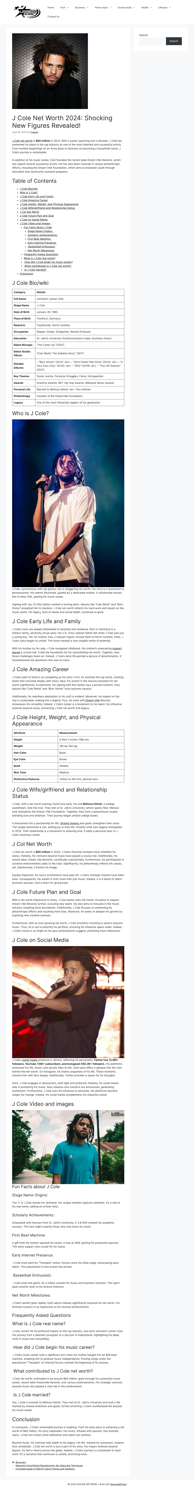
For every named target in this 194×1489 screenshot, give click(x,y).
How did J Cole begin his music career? (48, 262)
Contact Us (53, 16)
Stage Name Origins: (41, 231)
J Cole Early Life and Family (37, 196)
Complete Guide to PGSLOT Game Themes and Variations (45, 1469)
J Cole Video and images (35, 223)
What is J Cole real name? (39, 258)
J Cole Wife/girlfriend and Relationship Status (47, 208)
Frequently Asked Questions (41, 254)
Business (80, 7)
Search (143, 35)
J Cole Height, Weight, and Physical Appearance (49, 204)
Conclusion (26, 273)
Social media (125, 7)
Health (144, 7)
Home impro (101, 7)
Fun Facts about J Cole (38, 227)
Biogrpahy (21, 1462)
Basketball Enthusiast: (41, 246)
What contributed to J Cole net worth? (48, 266)
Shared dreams (70, 823)
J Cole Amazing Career (34, 200)
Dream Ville (92, 700)
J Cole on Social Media (34, 219)
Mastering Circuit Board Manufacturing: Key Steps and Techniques (49, 1465)
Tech (62, 7)
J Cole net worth (22, 140)
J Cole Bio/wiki (29, 188)
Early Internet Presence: (42, 242)
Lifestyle (162, 7)
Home (51, 7)
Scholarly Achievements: (43, 235)
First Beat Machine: (40, 238)
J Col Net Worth (29, 211)
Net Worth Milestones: (41, 250)
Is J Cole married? (35, 269)
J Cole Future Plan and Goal (37, 215)
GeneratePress (118, 1484)
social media (29, 1059)
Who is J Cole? (29, 192)
